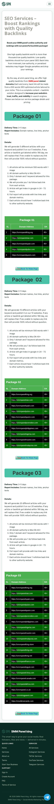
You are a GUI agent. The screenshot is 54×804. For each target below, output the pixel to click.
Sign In (5, 772)
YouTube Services (36, 760)
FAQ (3, 781)
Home (4, 748)
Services (5, 752)
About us (5, 756)
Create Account (8, 776)
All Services (33, 748)
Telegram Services (36, 764)
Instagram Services (37, 752)
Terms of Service (9, 785)
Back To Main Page (29, 269)
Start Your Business (10, 764)
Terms (4, 760)
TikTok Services (35, 756)
